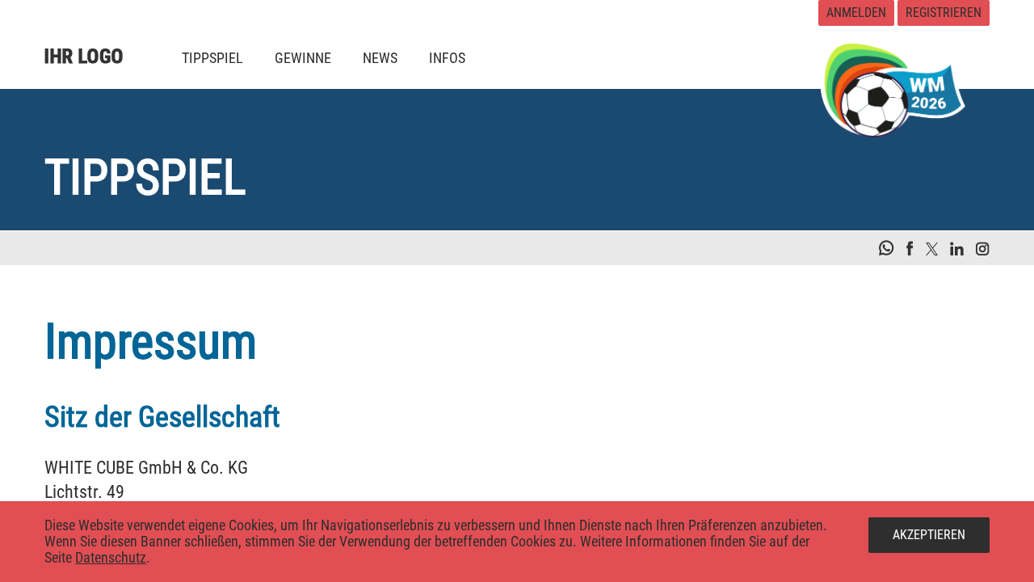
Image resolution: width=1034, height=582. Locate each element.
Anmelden (856, 12)
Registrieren (943, 12)
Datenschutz (110, 557)
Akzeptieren (929, 534)
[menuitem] (212, 57)
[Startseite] (96, 44)
